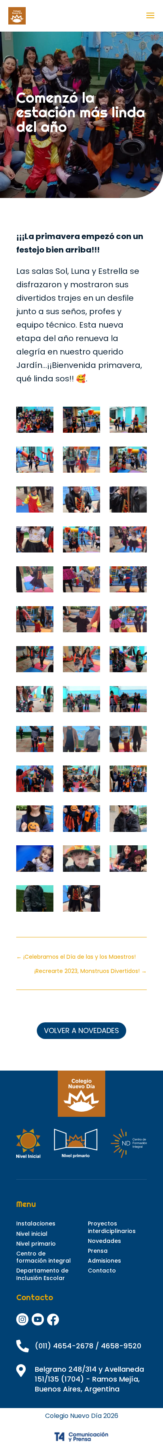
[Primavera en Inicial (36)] (128, 860)
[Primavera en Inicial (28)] (34, 780)
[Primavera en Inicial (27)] (128, 741)
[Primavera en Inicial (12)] (34, 581)
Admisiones (104, 1261)
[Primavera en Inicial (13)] (81, 581)
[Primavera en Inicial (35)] (81, 860)
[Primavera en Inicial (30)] (128, 780)
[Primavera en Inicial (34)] (34, 860)
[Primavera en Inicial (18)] (128, 621)
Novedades (104, 1241)
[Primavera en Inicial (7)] (128, 422)
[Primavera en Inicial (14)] (128, 581)
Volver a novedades (81, 1030)
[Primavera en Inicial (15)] (81, 462)
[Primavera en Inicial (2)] (128, 501)
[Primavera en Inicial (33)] (128, 820)
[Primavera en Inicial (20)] (81, 661)
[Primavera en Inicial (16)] (34, 621)
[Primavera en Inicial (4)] (34, 541)
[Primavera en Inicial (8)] (81, 422)
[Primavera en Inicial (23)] (81, 701)
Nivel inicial (31, 1234)
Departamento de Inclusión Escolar (42, 1274)
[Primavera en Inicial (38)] (81, 900)
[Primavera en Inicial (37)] (34, 900)
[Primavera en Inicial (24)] (128, 701)
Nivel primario (36, 1244)
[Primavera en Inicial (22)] (34, 701)
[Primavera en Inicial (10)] (34, 501)
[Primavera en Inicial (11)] (128, 541)
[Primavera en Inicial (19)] (34, 661)
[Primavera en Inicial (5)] (81, 541)
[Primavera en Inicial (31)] (34, 820)
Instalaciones (35, 1223)
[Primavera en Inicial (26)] (81, 741)
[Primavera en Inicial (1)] (81, 501)
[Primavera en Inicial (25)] (34, 741)
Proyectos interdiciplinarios (112, 1227)
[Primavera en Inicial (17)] (81, 621)
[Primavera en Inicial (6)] (128, 462)
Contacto (102, 1270)
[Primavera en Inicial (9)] (34, 462)
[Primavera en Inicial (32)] (81, 820)
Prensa (98, 1251)
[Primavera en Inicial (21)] (128, 661)
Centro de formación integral (43, 1257)
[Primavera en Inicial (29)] (81, 780)
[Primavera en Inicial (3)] (34, 422)
